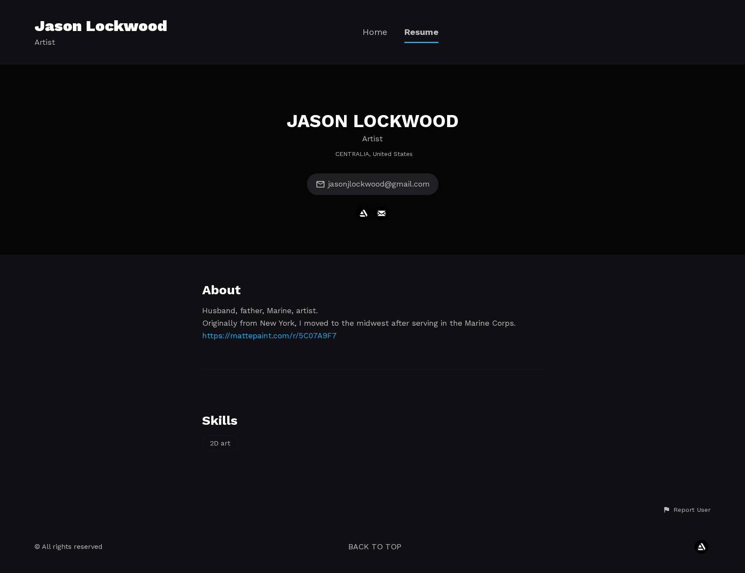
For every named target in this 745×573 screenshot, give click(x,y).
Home (375, 32)
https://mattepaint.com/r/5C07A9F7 (269, 335)
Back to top (374, 546)
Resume (421, 32)
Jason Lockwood (100, 26)
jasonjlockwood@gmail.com (379, 183)
